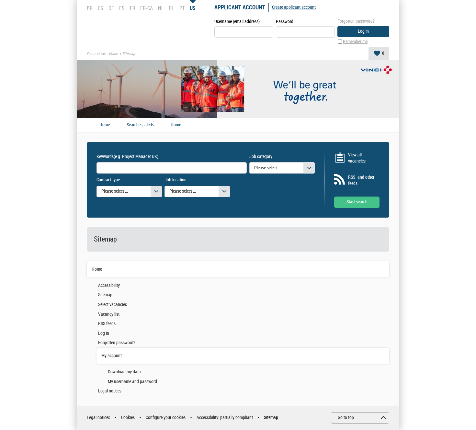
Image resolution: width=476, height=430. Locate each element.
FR (132, 8)
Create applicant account (294, 7)
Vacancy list (108, 314)
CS (100, 8)
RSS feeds (107, 323)
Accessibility (109, 285)
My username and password (132, 381)
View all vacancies (357, 158)
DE (111, 8)
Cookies (128, 417)
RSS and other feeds (361, 181)
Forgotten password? (356, 21)
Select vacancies (112, 304)
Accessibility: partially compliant (225, 417)
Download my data (124, 372)
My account (111, 355)
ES (122, 8)
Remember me (355, 41)
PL (171, 8)
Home (113, 53)
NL (161, 8)
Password (284, 21)
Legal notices (109, 391)
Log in (103, 333)
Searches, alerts (140, 125)
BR (90, 8)
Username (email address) (237, 21)
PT (182, 8)
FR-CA (146, 8)
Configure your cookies (166, 417)
